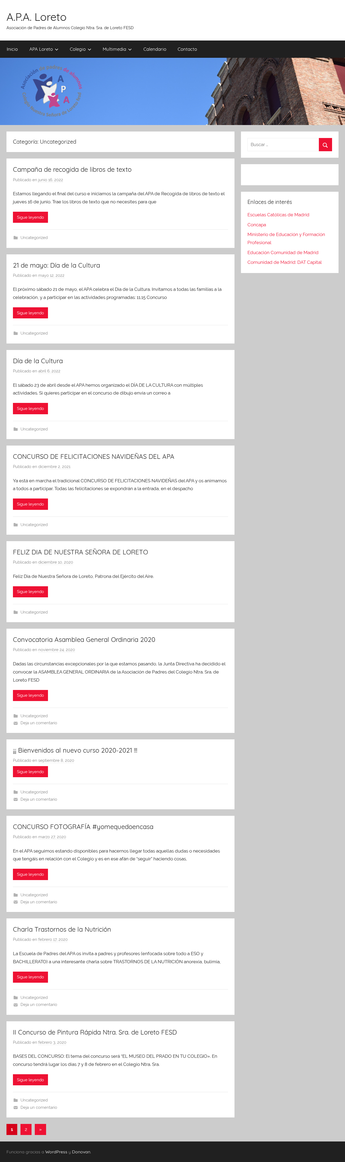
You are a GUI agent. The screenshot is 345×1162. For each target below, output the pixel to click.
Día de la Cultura (38, 361)
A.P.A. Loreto (36, 16)
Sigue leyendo (30, 217)
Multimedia (114, 49)
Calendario (154, 49)
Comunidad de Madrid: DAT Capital (284, 262)
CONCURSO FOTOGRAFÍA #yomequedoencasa (83, 827)
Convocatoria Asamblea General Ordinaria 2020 (84, 639)
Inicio (12, 49)
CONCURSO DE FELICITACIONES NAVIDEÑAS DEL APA (93, 456)
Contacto (187, 49)
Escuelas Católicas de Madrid (278, 214)
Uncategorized (34, 237)
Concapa (256, 224)
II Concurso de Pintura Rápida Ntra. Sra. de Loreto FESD (95, 1032)
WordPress (56, 1151)
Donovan (81, 1151)
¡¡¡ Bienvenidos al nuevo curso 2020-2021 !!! (75, 750)
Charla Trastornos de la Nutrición (62, 929)
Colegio (78, 49)
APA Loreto (41, 49)
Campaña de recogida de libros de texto (72, 169)
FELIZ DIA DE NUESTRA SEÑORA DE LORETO (80, 552)
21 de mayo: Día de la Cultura (56, 265)
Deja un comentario (38, 722)
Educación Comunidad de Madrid (283, 252)
